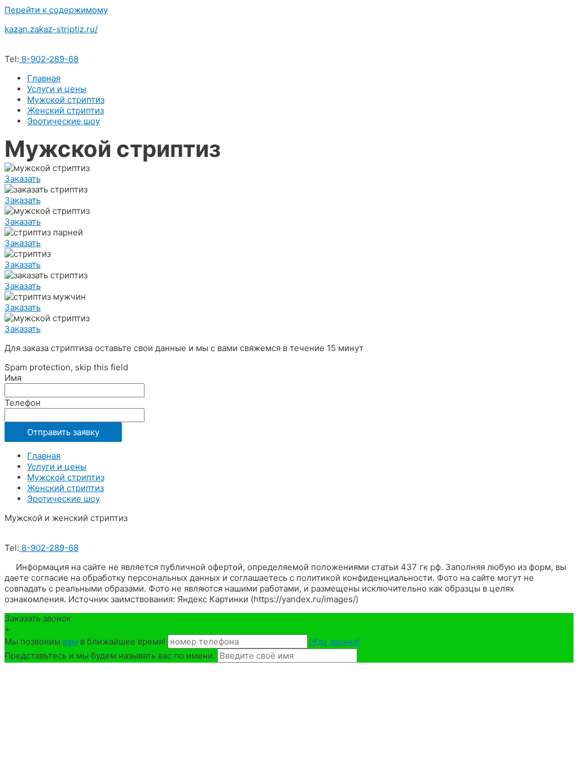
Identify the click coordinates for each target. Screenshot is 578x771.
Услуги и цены (56, 89)
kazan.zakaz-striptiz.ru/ (51, 29)
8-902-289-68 (48, 59)
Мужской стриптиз (65, 99)
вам (70, 641)
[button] (23, 178)
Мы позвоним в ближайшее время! (86, 641)
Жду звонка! (335, 641)
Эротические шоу (63, 121)
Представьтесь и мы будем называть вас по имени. (110, 655)
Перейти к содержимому (56, 10)
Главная (43, 78)
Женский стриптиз (65, 110)
